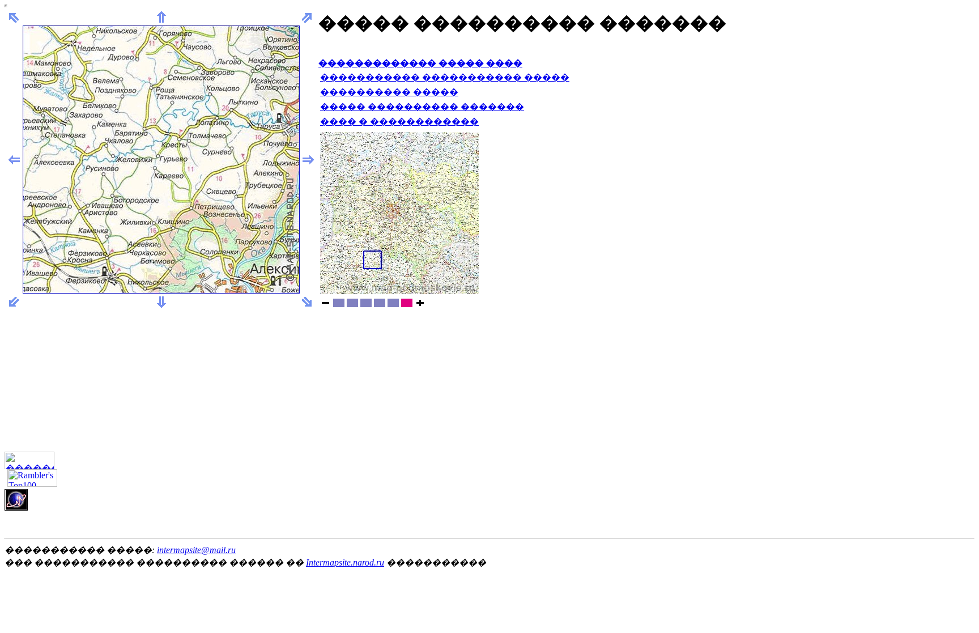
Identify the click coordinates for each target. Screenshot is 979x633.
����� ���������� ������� (422, 107)
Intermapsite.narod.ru (345, 562)
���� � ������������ (399, 121)
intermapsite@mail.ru (196, 550)
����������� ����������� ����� (444, 77)
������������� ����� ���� (420, 63)
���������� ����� (389, 92)
